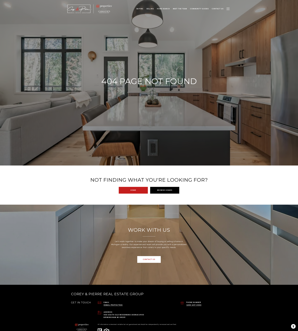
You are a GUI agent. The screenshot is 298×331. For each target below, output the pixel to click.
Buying (140, 9)
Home (133, 190)
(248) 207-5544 (193, 305)
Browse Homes (164, 190)
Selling (150, 9)
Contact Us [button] (149, 259)
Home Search (163, 9)
